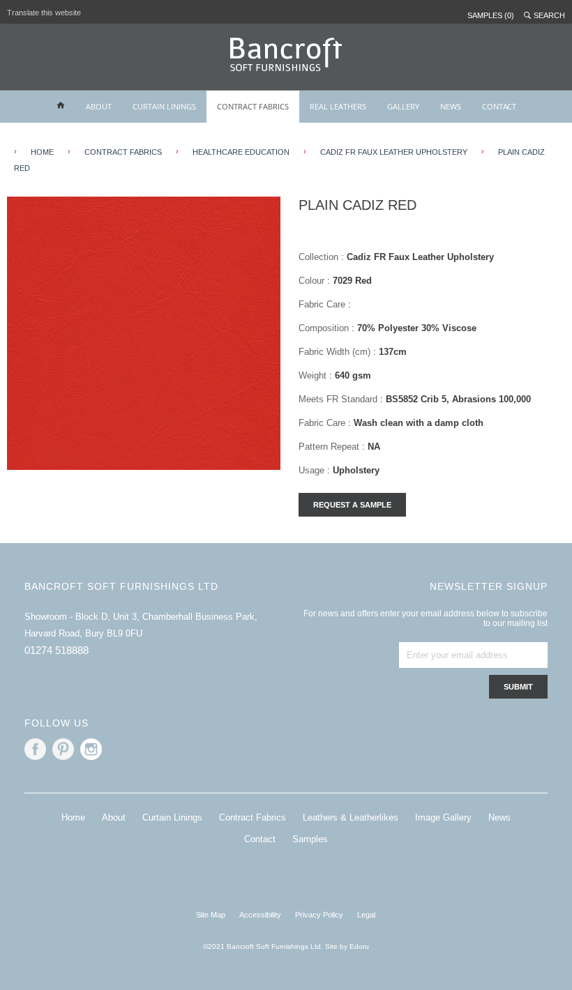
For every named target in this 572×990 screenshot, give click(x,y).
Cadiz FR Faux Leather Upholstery (393, 152)
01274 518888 (56, 650)
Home (73, 817)
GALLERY (403, 106)
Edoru (359, 946)
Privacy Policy (319, 915)
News (499, 817)
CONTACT (499, 106)
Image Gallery (443, 817)
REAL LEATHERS (338, 106)
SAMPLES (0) (490, 15)
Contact (260, 839)
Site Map (210, 915)
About (114, 817)
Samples (310, 839)
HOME (42, 152)
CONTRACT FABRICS (253, 106)
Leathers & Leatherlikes (350, 817)
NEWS (450, 106)
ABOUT (99, 106)
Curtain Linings (172, 817)
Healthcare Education (241, 152)
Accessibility (260, 915)
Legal (366, 915)
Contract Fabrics (123, 152)
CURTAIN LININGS (164, 106)
